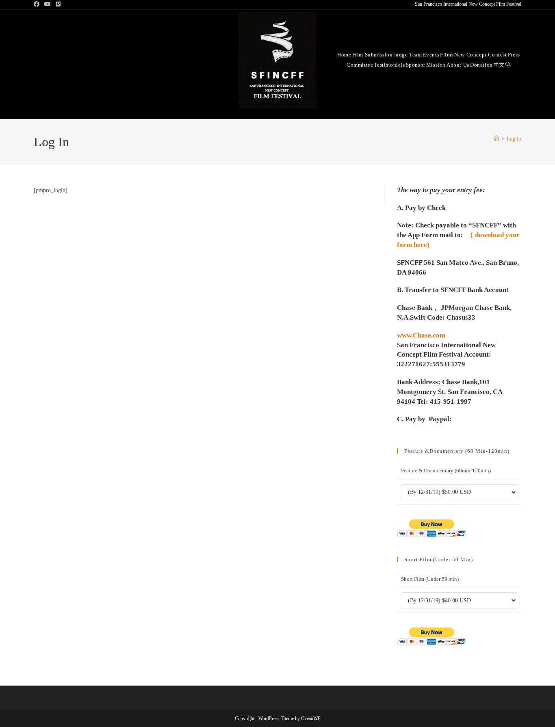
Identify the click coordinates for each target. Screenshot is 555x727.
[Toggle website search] (508, 64)
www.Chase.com (421, 335)
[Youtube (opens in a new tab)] (47, 4)
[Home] (496, 139)
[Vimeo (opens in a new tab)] (58, 4)
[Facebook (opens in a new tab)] (38, 4)
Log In (514, 139)
